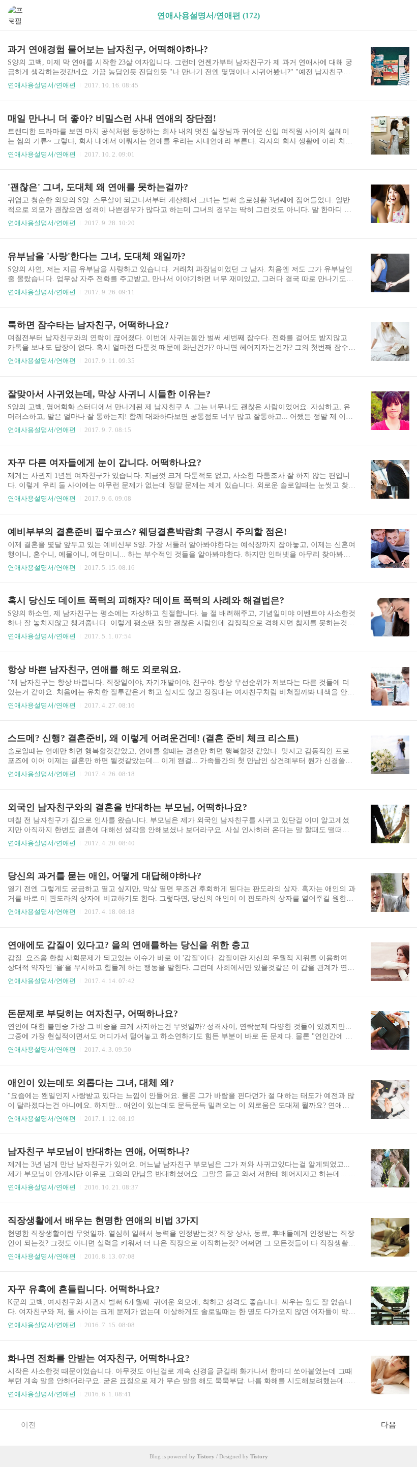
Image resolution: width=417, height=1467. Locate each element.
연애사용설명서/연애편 (42, 85)
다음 (388, 1425)
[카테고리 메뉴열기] (399, 15)
